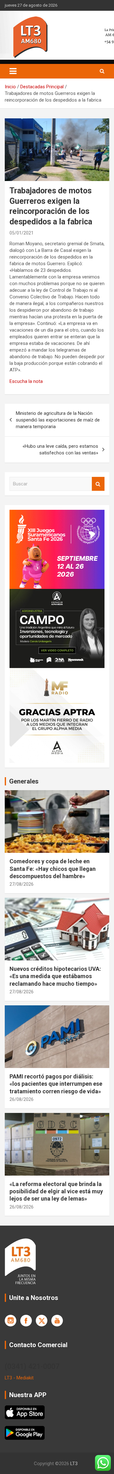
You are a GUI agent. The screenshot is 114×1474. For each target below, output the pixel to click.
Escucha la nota (26, 381)
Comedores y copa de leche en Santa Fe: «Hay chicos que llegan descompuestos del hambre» (53, 868)
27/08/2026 (22, 884)
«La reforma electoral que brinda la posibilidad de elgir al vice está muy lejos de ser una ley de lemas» (56, 1191)
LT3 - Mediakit (19, 1378)
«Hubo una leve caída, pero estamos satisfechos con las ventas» (60, 449)
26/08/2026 (22, 1099)
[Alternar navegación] (13, 71)
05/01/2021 (22, 232)
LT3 (74, 1463)
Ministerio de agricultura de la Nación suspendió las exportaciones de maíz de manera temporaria (58, 419)
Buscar (98, 484)
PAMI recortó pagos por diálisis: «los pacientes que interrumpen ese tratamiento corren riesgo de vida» (56, 1084)
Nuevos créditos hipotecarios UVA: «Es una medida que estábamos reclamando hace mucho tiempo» (55, 976)
